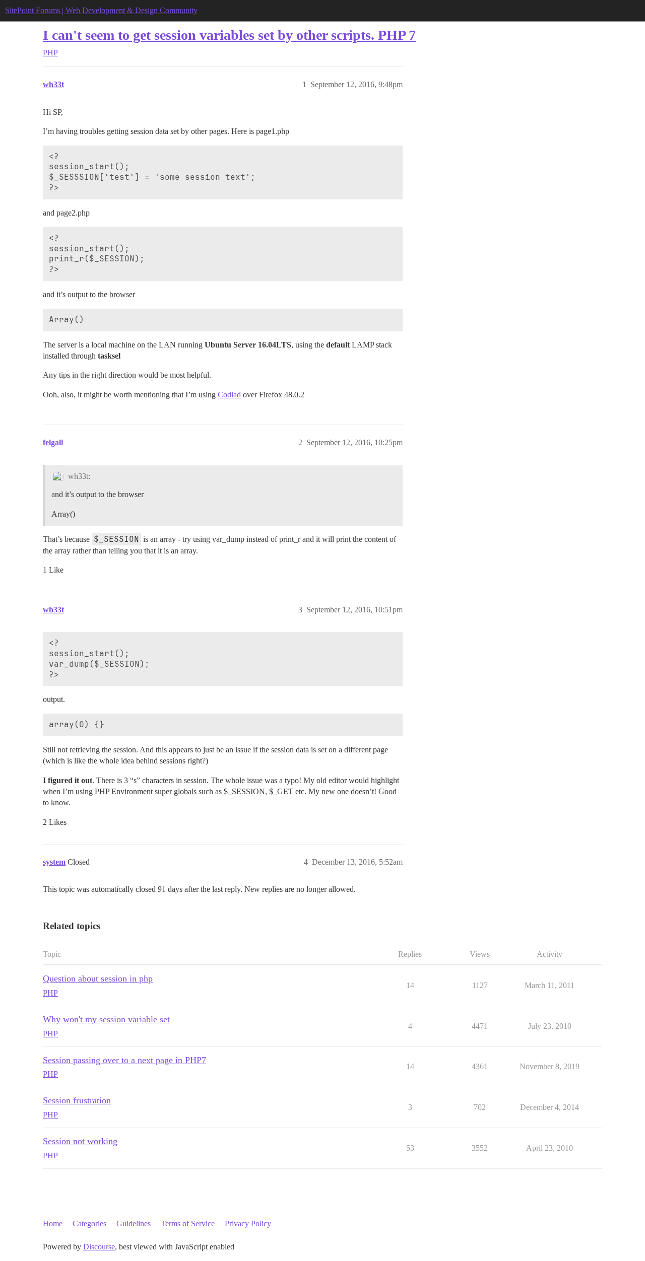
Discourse (99, 1246)
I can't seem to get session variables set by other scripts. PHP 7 (229, 35)
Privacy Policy (248, 1223)
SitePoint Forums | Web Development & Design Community (101, 10)
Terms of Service (188, 1223)
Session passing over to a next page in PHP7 (124, 1060)
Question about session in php (98, 978)
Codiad (229, 394)
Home (52, 1223)
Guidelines (133, 1223)
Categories (89, 1223)
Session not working (80, 1141)
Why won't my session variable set (106, 1019)
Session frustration (77, 1100)
